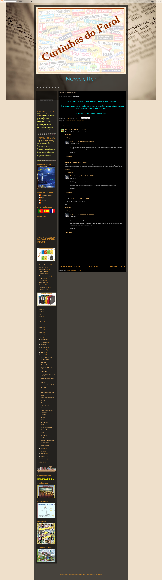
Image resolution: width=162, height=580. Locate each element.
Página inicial (95, 266)
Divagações (80, 121)
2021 (41, 314)
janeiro (43, 458)
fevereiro (44, 456)
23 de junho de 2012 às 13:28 (80, 162)
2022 (41, 311)
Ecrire (42, 432)
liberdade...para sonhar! (48, 440)
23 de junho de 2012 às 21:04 (85, 214)
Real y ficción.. (45, 405)
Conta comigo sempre (47, 397)
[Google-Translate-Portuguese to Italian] (46, 88)
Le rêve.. (43, 437)
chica (66, 129)
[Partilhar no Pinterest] (89, 118)
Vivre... (43, 419)
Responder (68, 134)
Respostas (70, 138)
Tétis (71, 141)
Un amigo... (44, 387)
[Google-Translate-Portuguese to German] (43, 88)
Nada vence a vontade (47, 392)
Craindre (43, 414)
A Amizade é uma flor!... (48, 385)
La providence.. (45, 359)
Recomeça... (44, 371)
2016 (41, 327)
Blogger (100, 574)
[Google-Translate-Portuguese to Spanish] (58, 88)
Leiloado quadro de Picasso (46, 368)
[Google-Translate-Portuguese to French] (40, 88)
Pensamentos (43, 287)
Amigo (42, 395)
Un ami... (43, 400)
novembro (44, 342)
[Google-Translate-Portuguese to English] (52, 88)
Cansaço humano (46, 365)
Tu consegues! (45, 442)
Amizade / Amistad (46, 195)
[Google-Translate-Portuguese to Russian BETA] (55, 88)
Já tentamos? (45, 422)
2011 (41, 462)
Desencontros (45, 402)
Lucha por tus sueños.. (47, 427)
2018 (41, 322)
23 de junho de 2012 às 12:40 (78, 129)
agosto (43, 349)
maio (42, 448)
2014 (41, 332)
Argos (42, 197)
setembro (44, 347)
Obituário (42, 285)
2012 (41, 337)
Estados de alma (44, 276)
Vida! (42, 425)
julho (42, 352)
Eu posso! (44, 435)
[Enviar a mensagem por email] (82, 118)
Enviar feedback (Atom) (74, 270)
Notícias (41, 280)
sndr (84, 574)
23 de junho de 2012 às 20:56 (85, 141)
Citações (41, 267)
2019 (41, 319)
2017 (41, 324)
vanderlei (68, 162)
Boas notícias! (45, 445)
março (43, 453)
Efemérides (42, 273)
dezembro (44, 339)
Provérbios (42, 289)
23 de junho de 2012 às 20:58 (85, 176)
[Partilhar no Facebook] (87, 118)
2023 (41, 309)
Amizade (43, 390)
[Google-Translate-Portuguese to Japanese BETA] (49, 88)
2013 (41, 334)
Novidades (42, 282)
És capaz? (44, 430)
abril (42, 451)
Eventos (41, 278)
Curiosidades (43, 269)
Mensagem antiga (117, 266)
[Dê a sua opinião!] (84, 118)
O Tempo (43, 362)
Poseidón (43, 200)
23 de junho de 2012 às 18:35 (80, 199)
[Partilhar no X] (86, 118)
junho (43, 355)
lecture (43, 382)
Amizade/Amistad (71, 121)
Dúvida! (43, 408)
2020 (41, 316)
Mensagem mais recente (69, 266)
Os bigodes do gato (46, 357)
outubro (43, 344)
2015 (41, 329)
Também (43, 417)
